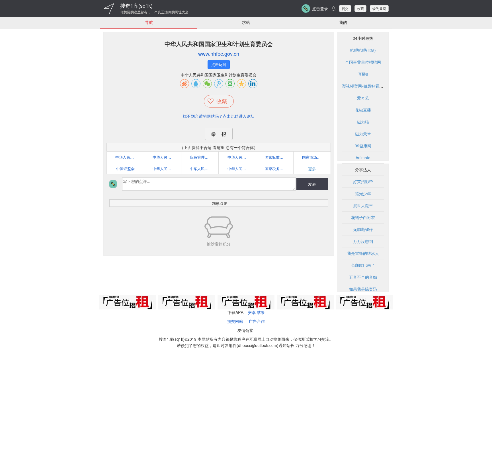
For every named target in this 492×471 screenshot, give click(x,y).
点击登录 (320, 8)
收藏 (360, 8)
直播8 (363, 74)
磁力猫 (363, 122)
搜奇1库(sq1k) (136, 5)
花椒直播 (363, 110)
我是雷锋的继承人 (363, 253)
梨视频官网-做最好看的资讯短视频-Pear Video (383, 86)
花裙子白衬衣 (363, 217)
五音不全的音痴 (363, 277)
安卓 (252, 312)
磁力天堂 (363, 134)
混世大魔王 (363, 205)
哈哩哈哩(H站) (363, 50)
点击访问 (218, 64)
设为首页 (379, 8)
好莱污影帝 (363, 181)
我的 (343, 22)
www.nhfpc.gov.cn (218, 53)
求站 (246, 22)
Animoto (363, 157)
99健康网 (363, 145)
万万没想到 (363, 241)
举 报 (219, 133)
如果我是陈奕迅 (363, 289)
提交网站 (235, 321)
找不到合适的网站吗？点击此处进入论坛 (219, 116)
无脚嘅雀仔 (363, 229)
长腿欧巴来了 (363, 265)
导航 (149, 22)
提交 (345, 8)
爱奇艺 (363, 98)
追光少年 (363, 193)
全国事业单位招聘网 (363, 62)
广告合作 (257, 321)
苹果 (261, 312)
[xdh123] (109, 8)
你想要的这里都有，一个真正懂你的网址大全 (154, 12)
